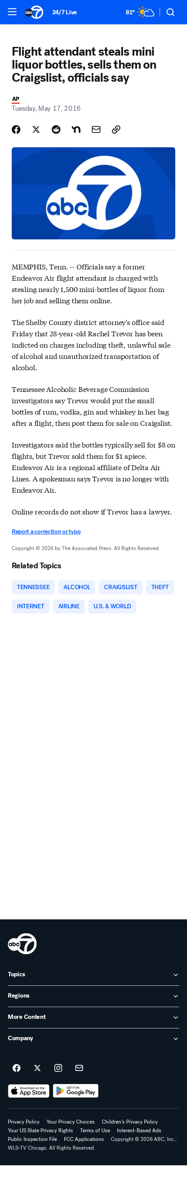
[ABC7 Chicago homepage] (34, 12)
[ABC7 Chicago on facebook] (16, 1068)
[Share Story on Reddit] (56, 129)
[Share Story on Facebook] (16, 129)
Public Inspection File (32, 1139)
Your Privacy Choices (71, 1121)
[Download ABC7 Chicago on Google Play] (76, 1091)
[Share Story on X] (36, 129)
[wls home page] (22, 943)
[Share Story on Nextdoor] (76, 129)
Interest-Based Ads (139, 1130)
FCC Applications (84, 1139)
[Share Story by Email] (96, 129)
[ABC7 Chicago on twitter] (37, 1068)
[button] (12, 11)
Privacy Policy (24, 1121)
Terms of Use (95, 1130)
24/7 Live (64, 12)
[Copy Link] (116, 129)
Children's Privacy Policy (130, 1121)
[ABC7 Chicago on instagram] (58, 1068)
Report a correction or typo (46, 531)
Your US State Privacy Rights (40, 1130)
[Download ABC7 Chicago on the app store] (29, 1091)
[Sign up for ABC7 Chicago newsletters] (79, 1068)
